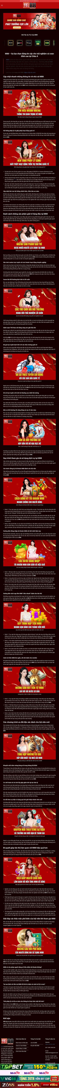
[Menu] (2, 5)
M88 (2, 1046)
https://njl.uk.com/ (50, 1044)
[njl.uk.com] (29, 5)
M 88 (15, 179)
